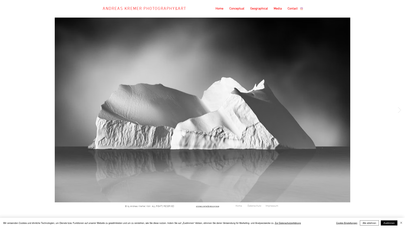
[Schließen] (401, 222)
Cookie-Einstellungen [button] (346, 223)
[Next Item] (399, 110)
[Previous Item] (5, 110)
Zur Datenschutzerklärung (288, 223)
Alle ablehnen (369, 223)
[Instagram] (301, 8)
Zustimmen (389, 223)
